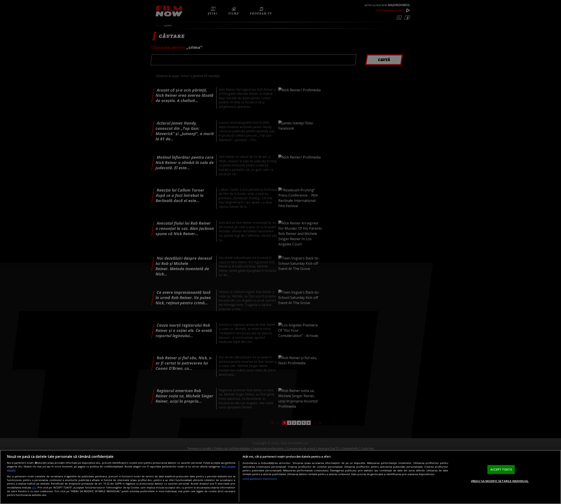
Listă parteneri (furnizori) (260, 478)
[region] (280, 477)
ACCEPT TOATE (501, 469)
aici (34, 487)
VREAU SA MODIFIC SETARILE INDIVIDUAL (500, 481)
